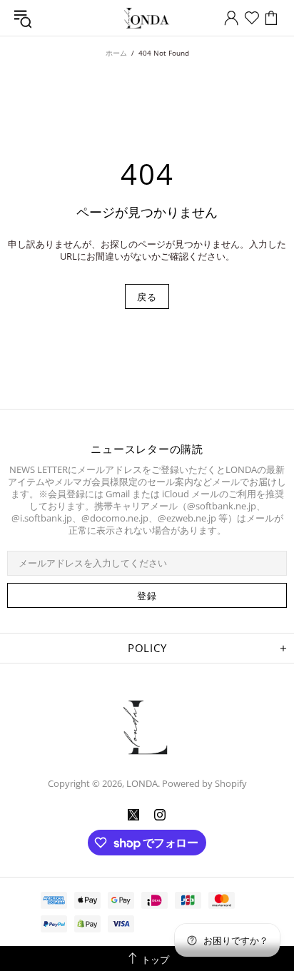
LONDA (147, 18)
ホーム (116, 53)
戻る (146, 296)
